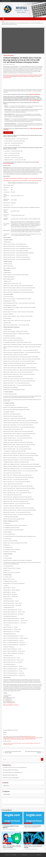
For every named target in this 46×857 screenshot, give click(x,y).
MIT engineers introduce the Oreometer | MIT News (33, 752)
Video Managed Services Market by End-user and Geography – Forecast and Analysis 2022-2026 (22, 180)
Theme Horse (24, 854)
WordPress (39, 854)
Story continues (8, 132)
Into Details (14, 854)
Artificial (15, 743)
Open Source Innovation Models (32, 826)
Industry (27, 743)
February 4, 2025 (6, 849)
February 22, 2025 (27, 827)
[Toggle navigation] (3, 18)
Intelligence (31, 743)
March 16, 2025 (6, 829)
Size (39, 743)
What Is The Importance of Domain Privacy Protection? (12, 846)
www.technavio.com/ (11, 702)
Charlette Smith (12, 64)
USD (8, 744)
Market (37, 743)
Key (34, 743)
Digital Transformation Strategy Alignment (11, 777)
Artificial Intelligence (8, 55)
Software (5, 744)
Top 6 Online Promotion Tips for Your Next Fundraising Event (15, 767)
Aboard (9, 743)
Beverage (19, 743)
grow (24, 743)
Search (42, 759)
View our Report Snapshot (35, 100)
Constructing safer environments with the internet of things (13, 752)
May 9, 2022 (5, 64)
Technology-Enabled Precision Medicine (10, 770)
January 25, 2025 (27, 849)
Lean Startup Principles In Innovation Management (12, 772)
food (22, 743)
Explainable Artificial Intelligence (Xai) (10, 775)
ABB (6, 743)
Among (12, 743)
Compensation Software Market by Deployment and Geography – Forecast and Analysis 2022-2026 (22, 178)
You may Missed (7, 810)
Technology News (6, 823)
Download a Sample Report (34, 94)
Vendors (10, 744)
